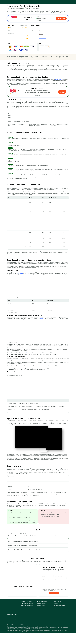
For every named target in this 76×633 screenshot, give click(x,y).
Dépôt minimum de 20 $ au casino (27, 608)
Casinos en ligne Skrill (41, 605)
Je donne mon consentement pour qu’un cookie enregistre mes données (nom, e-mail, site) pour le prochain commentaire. (54, 590)
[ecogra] (29, 614)
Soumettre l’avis (53, 592)
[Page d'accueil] (13, 602)
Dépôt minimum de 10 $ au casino (27, 607)
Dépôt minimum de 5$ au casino (27, 605)
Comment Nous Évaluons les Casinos (60, 607)
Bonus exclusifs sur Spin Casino (22, 57)
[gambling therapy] (60, 614)
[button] (38, 534)
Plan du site (56, 603)
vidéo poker (42, 318)
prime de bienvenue (59, 79)
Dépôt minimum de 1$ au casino (27, 603)
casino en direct (25, 352)
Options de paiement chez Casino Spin (47, 57)
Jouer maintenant (62, 92)
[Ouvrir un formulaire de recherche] (67, 2)
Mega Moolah (20, 273)
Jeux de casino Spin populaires (59, 57)
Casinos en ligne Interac (41, 603)
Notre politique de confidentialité (59, 605)
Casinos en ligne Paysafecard (42, 608)
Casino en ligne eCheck (41, 607)
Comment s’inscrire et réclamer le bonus (34, 57)
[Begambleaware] (52, 614)
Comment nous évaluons (23, 25)
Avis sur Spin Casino (11, 56)
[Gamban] (45, 614)
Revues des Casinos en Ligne (59, 608)
